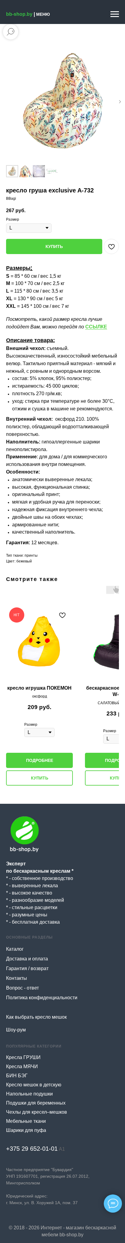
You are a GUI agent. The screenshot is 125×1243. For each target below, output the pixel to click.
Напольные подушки (29, 1093)
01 (54, 1148)
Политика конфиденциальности (41, 997)
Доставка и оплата (27, 958)
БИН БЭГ (17, 1075)
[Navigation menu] (114, 14)
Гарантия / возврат (27, 968)
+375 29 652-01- (28, 1148)
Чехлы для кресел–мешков (36, 1112)
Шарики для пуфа (26, 1130)
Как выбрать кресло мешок (36, 1017)
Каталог (15, 949)
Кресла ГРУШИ (23, 1057)
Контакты (16, 978)
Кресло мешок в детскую (33, 1084)
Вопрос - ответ (22, 987)
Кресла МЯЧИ (22, 1066)
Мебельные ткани (26, 1121)
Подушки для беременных (36, 1102)
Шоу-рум (16, 1029)
